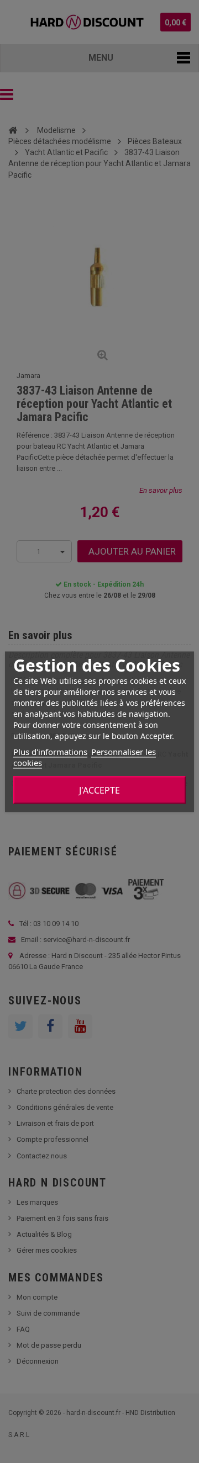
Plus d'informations (50, 751)
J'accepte (99, 790)
